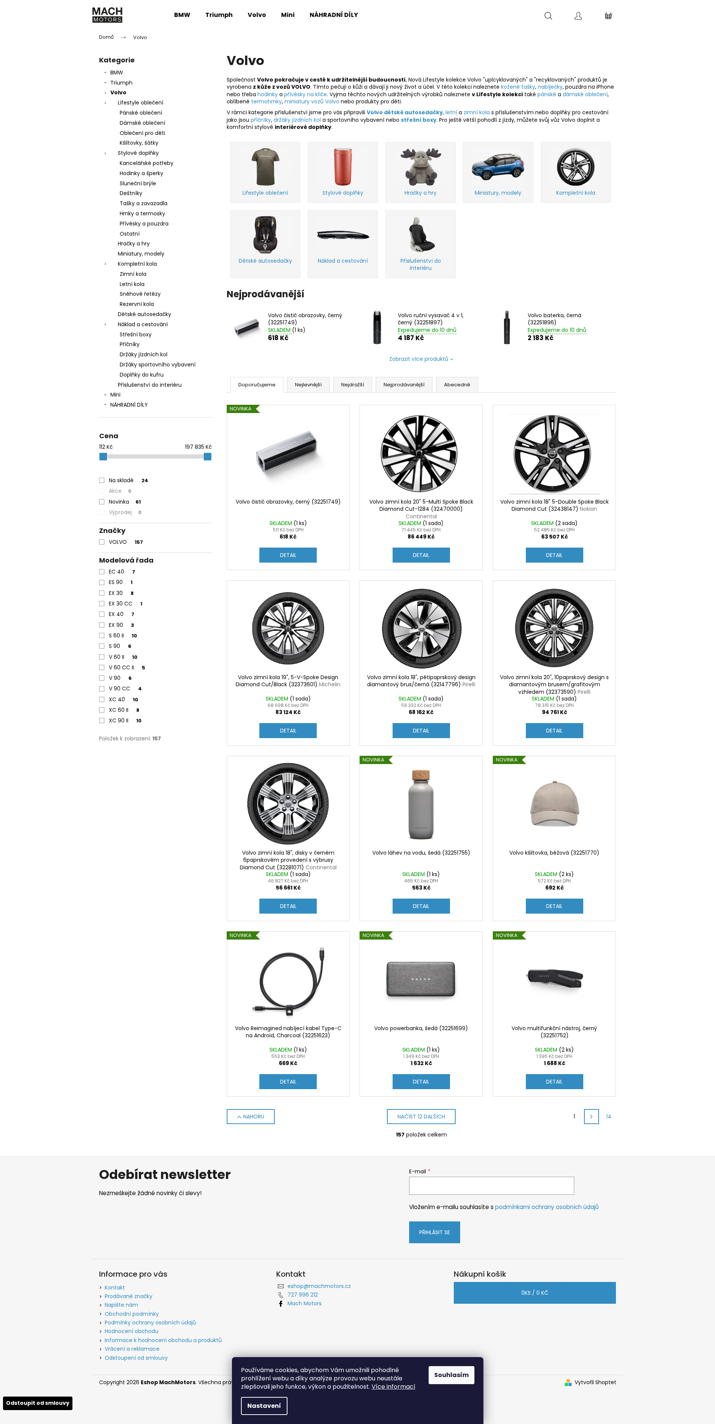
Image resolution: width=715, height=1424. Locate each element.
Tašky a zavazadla (143, 203)
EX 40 (121, 614)
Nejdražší (352, 384)
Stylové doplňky (138, 153)
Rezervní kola (137, 304)
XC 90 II (125, 720)
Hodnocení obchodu (131, 1331)
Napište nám (121, 1305)
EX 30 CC (125, 603)
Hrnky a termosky (142, 213)
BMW (116, 72)
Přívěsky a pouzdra (144, 223)
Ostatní (130, 234)
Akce (120, 491)
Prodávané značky (128, 1296)
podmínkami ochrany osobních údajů (547, 1207)
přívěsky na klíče (305, 94)
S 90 (120, 646)
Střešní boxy (136, 334)
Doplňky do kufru (142, 374)
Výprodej (125, 512)
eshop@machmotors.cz (319, 1286)
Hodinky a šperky (141, 173)
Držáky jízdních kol (143, 354)
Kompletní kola (137, 264)
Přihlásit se (434, 1232)
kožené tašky (518, 87)
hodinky (268, 94)
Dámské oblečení (142, 123)
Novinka (125, 501)
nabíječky (550, 87)
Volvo (118, 92)
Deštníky (131, 193)
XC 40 (123, 699)
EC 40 (122, 571)
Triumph (121, 82)
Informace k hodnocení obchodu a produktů (163, 1340)
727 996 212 (303, 1294)
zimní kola (477, 112)
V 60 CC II (127, 667)
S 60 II (123, 635)
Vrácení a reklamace (132, 1349)
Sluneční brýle (138, 183)
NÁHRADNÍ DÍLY (129, 405)
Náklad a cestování (143, 324)
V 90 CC (125, 688)
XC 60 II (124, 710)
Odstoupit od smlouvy (37, 1403)
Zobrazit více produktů (418, 359)
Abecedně (457, 384)
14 (608, 1116)
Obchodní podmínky (132, 1314)
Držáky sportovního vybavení (158, 364)
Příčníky (130, 344)
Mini (115, 394)
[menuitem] (182, 15)
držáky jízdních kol (297, 120)
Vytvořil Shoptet (595, 1382)
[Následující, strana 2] (591, 1116)
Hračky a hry (134, 243)
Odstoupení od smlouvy (136, 1358)
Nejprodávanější (404, 384)
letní (452, 112)
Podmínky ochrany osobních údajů (150, 1322)
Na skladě (128, 480)
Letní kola (132, 284)
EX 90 (121, 625)
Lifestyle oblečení (140, 102)
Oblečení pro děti (142, 133)
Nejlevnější (308, 384)
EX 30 (121, 593)
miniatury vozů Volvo (311, 101)
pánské (547, 94)
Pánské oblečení (141, 113)
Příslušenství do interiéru (150, 385)
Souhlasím (451, 1375)
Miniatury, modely (141, 253)
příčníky (261, 120)
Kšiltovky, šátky (139, 143)
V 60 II (123, 657)
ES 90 (120, 582)
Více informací (393, 1386)
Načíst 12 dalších (421, 1116)
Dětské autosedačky (144, 314)
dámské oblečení (585, 94)
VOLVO (126, 542)
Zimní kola (133, 274)
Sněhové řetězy (140, 294)
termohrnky (266, 101)
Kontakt (115, 1287)
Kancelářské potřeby (146, 163)
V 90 (120, 678)
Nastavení (264, 1405)
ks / (534, 1293)
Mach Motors (305, 1303)
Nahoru (253, 1116)
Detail (288, 555)
